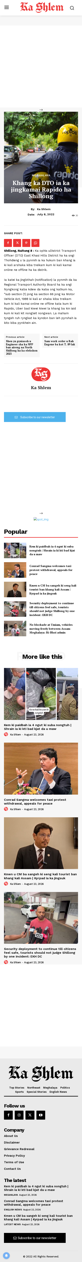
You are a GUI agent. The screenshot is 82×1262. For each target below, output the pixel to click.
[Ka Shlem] (41, 374)
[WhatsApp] (35, 243)
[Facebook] (8, 243)
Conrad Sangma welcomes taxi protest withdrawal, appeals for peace (50, 570)
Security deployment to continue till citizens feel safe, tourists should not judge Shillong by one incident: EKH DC (52, 609)
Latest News (12, 1224)
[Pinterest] (26, 243)
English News (13, 1209)
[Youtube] (40, 1115)
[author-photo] (6, 734)
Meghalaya (41, 175)
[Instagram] (19, 1115)
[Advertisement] (41, 66)
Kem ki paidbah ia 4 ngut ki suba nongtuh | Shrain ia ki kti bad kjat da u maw (52, 550)
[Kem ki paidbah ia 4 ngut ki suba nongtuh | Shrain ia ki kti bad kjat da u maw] (15, 550)
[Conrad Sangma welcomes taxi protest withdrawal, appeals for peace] (15, 570)
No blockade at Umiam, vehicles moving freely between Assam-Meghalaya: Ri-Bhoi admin (51, 628)
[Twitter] (17, 243)
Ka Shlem (44, 209)
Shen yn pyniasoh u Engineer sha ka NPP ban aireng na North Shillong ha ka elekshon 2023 (21, 347)
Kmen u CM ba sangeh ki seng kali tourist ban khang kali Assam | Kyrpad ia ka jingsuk (52, 589)
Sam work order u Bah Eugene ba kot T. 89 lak (59, 343)
